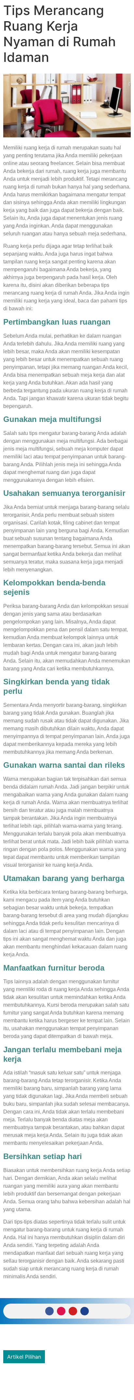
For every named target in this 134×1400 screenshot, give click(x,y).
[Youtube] (73, 1311)
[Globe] (84, 1311)
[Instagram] (61, 1311)
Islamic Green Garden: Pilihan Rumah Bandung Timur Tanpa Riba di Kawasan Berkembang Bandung (63, 1380)
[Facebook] (49, 1311)
